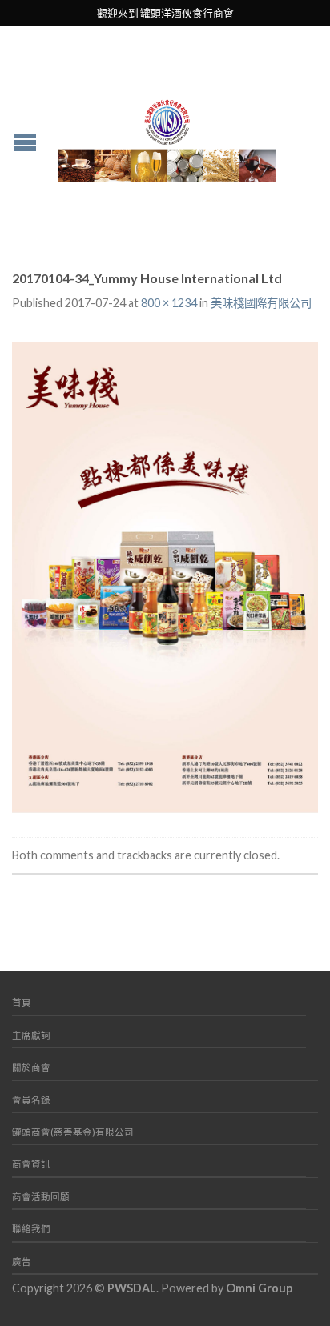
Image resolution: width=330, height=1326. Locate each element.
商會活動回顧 (41, 1197)
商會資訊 (31, 1164)
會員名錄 (31, 1100)
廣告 (21, 1261)
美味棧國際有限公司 (261, 303)
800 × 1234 (169, 303)
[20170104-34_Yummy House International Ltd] (165, 575)
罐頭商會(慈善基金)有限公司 (73, 1132)
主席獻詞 (31, 1035)
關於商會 (31, 1067)
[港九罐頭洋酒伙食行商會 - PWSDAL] (167, 136)
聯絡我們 (31, 1229)
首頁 (21, 1002)
